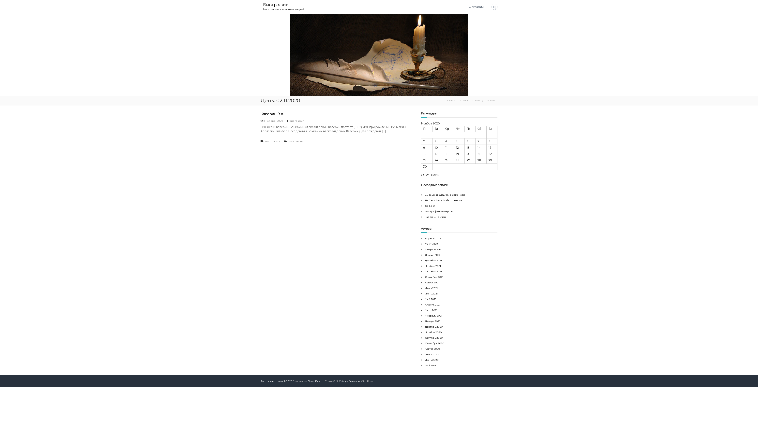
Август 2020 (432, 348)
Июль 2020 (432, 354)
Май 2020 (431, 365)
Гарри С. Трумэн (435, 216)
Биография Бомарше (439, 211)
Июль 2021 (431, 288)
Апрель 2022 (433, 238)
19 (457, 154)
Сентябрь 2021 (434, 277)
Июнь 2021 (431, 293)
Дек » (435, 175)
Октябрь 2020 (434, 337)
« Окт (425, 175)
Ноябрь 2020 (433, 332)
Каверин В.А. (272, 114)
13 (468, 147)
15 (490, 147)
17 (436, 154)
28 (479, 160)
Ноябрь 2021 (433, 265)
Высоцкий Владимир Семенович (445, 194)
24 (436, 160)
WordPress (367, 381)
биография (296, 120)
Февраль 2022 (434, 249)
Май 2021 (430, 299)
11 (446, 147)
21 (479, 154)
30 (425, 166)
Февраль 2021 (433, 315)
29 (490, 160)
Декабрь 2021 (433, 260)
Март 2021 (431, 310)
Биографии (276, 4)
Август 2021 (432, 282)
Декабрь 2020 (434, 326)
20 (468, 154)
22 (490, 154)
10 (436, 147)
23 (424, 160)
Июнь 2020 (432, 359)
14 (479, 147)
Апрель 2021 (432, 304)
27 (468, 160)
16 (424, 154)
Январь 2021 (432, 321)
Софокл (430, 205)
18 (446, 154)
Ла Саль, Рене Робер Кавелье (443, 200)
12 (457, 147)
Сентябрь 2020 (434, 343)
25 (446, 160)
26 (457, 160)
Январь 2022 (433, 254)
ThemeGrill (331, 381)
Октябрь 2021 (433, 271)
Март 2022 (431, 243)
